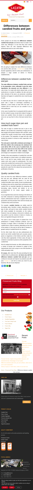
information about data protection (21, 294)
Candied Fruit (8, 314)
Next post (23, 275)
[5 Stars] (6, 36)
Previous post (10, 275)
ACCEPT (5, 487)
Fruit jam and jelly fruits (6, 418)
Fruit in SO (8, 326)
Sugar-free (7, 328)
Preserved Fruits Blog (10, 370)
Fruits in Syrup (4, 414)
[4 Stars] (5, 36)
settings (12, 484)
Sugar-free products (5, 423)
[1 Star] (1, 36)
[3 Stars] (4, 36)
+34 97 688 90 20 (7, 474)
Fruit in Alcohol (8, 323)
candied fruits (20, 69)
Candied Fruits (4, 412)
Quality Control (4, 439)
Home (2, 370)
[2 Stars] (3, 36)
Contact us (7, 260)
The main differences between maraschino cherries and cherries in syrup (27, 345)
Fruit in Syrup (8, 317)
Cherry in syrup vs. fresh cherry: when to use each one (14, 366)
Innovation (3, 441)
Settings (18, 487)
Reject (11, 487)
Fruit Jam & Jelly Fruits (10, 321)
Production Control (5, 437)
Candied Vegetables (10, 319)
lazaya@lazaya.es (8, 473)
